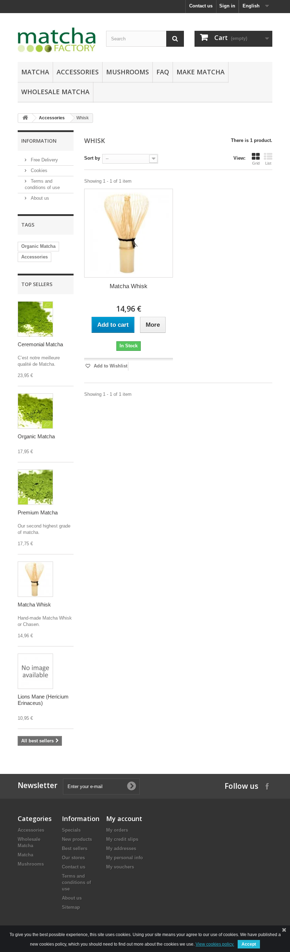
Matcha (35, 72)
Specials (71, 830)
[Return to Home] (25, 118)
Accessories (78, 72)
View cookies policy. (215, 944)
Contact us (201, 5)
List (268, 163)
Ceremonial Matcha (40, 344)
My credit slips (122, 839)
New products (77, 839)
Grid (256, 163)
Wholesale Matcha (55, 91)
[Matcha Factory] (56, 40)
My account (124, 818)
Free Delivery (43, 160)
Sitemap (71, 907)
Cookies (38, 170)
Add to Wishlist (109, 366)
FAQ (162, 72)
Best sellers (74, 848)
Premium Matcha (38, 512)
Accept (249, 944)
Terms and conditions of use (76, 882)
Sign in (227, 5)
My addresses (121, 848)
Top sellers (36, 284)
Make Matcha (200, 72)
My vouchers (120, 867)
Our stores (73, 857)
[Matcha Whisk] (128, 233)
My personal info (124, 857)
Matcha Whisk (34, 605)
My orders (117, 830)
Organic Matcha (38, 246)
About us (39, 198)
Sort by (92, 158)
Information (39, 140)
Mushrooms (127, 72)
